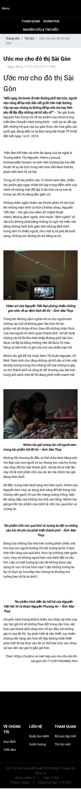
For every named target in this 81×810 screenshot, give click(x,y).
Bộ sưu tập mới (65, 736)
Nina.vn (40, 773)
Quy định (9, 741)
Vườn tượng (37, 744)
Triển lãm (9, 750)
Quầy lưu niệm (39, 736)
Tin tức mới (62, 744)
